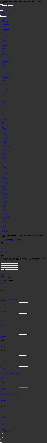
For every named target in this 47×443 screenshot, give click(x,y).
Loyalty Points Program (4, 423)
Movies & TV (4, 225)
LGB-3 (2, 319)
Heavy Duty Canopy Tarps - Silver (8, 215)
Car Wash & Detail (5, 35)
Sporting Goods (3, 196)
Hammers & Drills (5, 90)
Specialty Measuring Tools (6, 77)
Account (1, 4)
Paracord (4, 209)
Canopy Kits (4, 212)
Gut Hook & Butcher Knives (6, 183)
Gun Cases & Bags (5, 207)
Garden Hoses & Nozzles (7, 146)
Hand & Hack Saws (5, 55)
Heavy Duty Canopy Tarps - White (8, 216)
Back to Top (2, 408)
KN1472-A (2, 382)
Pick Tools (4, 94)
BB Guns (6, 201)
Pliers (2, 81)
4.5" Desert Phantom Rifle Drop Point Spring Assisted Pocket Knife (9, 383)
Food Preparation (5, 145)
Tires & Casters (3, 113)
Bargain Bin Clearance (5, 21)
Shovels (5, 148)
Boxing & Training (5, 197)
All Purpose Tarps (5, 214)
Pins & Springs (4, 72)
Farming (4, 220)
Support (1, 10)
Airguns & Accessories (6, 199)
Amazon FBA (3, 424)
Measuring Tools (3, 75)
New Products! (3, 20)
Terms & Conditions (4, 13)
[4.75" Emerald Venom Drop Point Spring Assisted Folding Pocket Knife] (3, 400)
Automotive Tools (3, 33)
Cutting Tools (3, 53)
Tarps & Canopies (4, 210)
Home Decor (3, 157)
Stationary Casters (5, 114)
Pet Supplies (4, 227)
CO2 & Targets (5, 134)
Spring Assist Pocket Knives (5, 231)
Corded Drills (4, 65)
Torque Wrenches (5, 130)
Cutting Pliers (4, 83)
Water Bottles (4, 204)
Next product (3, 410)
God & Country (4, 221)
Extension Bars (4, 104)
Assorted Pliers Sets (5, 82)
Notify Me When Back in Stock (4, 251)
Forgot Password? (4, 6)
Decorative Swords (5, 172)
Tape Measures (4, 78)
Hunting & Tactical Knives (4, 181)
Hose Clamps (4, 71)
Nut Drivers (4, 105)
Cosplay (2, 165)
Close (1, 442)
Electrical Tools (4, 144)
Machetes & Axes (3, 186)
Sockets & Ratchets (4, 102)
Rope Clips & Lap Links (5, 73)
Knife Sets (4, 177)
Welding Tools (3, 123)
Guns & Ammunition (5, 222)
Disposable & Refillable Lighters (6, 143)
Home (2, 19)
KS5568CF (2, 329)
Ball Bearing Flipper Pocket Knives (7, 178)
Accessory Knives (4, 164)
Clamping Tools (3, 48)
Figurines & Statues (5, 158)
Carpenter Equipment (4, 43)
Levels (3, 76)
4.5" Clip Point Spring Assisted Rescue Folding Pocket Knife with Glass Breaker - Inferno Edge (12, 373)
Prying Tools (3, 92)
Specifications (3, 253)
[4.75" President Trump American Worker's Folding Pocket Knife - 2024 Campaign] (3, 305)
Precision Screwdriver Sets (6, 99)
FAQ (2, 12)
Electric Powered (5, 135)
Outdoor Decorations (5, 160)
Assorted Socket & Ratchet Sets (6, 103)
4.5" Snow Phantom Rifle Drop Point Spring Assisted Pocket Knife (9, 394)
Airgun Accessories (7, 200)
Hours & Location (4, 428)
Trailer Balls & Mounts (5, 119)
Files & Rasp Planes (5, 30)
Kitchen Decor (4, 159)
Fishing (4, 198)
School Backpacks (5, 154)
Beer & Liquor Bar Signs (5, 219)
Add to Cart (26, 313)
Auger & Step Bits (5, 60)
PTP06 (2, 308)
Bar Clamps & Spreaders (5, 49)
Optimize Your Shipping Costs (5, 425)
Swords (2, 187)
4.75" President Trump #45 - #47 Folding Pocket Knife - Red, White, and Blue (10, 299)
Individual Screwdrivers (5, 98)
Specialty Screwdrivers (5, 100)
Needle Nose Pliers (5, 84)
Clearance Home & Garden (7, 22)
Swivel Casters (4, 115)
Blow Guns (5, 202)
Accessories (4, 124)
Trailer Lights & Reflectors (6, 121)
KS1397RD (2, 372)
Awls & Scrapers (5, 54)
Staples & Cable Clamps (5, 155)
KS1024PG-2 (3, 361)
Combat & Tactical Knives (6, 182)
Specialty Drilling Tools (5, 62)
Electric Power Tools (4, 64)
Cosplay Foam (4, 166)
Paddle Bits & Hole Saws (6, 61)
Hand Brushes (4, 31)
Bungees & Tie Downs (4, 39)
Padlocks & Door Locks (5, 152)
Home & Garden (3, 141)
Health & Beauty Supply (5, 149)
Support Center (3, 11)
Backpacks (4, 205)
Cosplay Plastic (4, 167)
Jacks (3, 36)
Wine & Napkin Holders (5, 162)
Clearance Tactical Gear (7, 23)
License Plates (4, 223)
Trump (3, 26)
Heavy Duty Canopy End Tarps (6, 217)
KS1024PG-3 (3, 350)
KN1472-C (2, 393)
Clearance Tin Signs (6, 24)
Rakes (5, 147)
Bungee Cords (4, 40)
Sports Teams (4, 226)
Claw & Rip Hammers (5, 110)
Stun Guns (4, 195)
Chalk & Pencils (4, 44)
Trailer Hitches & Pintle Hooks (6, 120)
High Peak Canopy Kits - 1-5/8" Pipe (8, 213)
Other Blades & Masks (5, 173)
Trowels (4, 46)
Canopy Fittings (4, 211)
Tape (3, 156)
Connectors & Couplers (5, 89)
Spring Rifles (5, 140)
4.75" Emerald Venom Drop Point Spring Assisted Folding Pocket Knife (9, 405)
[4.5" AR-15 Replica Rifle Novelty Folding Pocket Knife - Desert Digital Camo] (3, 337)
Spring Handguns (6, 139)
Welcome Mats (4, 161)
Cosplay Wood (4, 168)
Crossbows (5, 203)
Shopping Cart (3, 417)
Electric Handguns (6, 136)
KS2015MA (2, 340)
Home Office (4, 150)
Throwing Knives (3, 191)
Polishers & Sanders (5, 67)
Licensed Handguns (6, 138)
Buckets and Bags (5, 142)
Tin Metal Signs (3, 218)
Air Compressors (5, 88)
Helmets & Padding (5, 208)
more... (2, 32)
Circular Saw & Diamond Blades (6, 29)
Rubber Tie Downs (5, 41)
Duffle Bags (4, 206)
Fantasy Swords (4, 188)
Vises (3, 51)
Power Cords (4, 153)
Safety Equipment (5, 45)
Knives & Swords (3, 230)
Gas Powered (4, 137)
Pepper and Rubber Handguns (6, 194)
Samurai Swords (5, 189)
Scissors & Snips (5, 56)
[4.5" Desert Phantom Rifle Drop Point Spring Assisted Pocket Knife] (3, 379)
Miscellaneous (3, 80)
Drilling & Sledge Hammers (6, 111)
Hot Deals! (4, 25)
